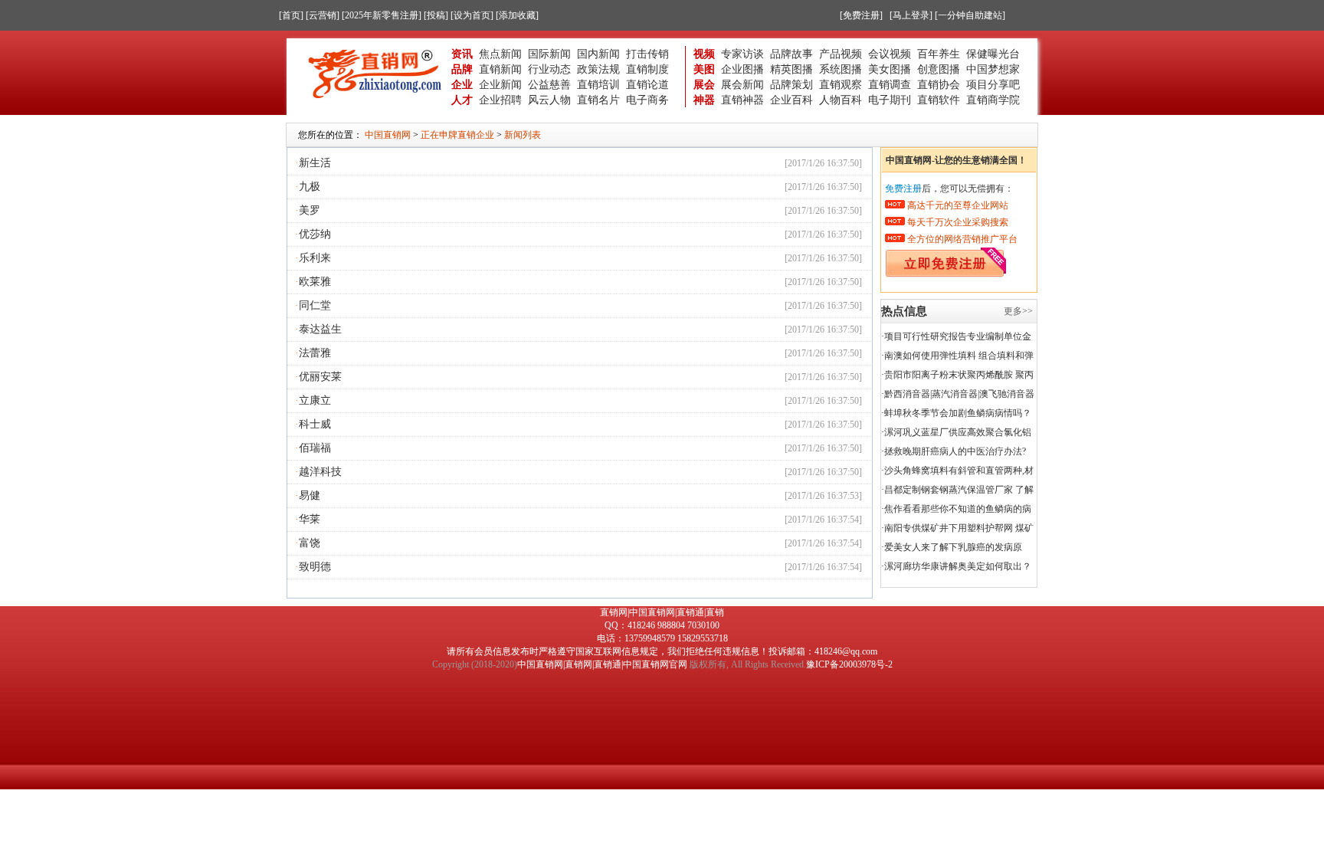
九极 (309, 186)
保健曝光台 (993, 54)
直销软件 (938, 99)
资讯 (462, 54)
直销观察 (840, 84)
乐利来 (315, 258)
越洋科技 (320, 471)
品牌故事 (791, 54)
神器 (704, 99)
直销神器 (742, 99)
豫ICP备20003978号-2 (849, 664)
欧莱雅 (315, 281)
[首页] (291, 15)
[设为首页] (472, 15)
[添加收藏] (517, 15)
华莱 (309, 519)
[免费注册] (861, 15)
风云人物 (549, 99)
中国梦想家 (993, 69)
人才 (462, 99)
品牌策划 (791, 84)
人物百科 (840, 99)
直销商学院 (993, 99)
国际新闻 (549, 54)
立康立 (315, 400)
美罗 (309, 210)
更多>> (1018, 311)
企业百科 (791, 99)
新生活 (315, 163)
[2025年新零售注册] (381, 15)
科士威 (315, 424)
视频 (704, 54)
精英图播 (791, 69)
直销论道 (647, 84)
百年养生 (938, 54)
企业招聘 (500, 99)
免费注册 (903, 188)
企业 (462, 84)
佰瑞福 (315, 448)
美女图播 (889, 69)
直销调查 (889, 84)
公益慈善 (549, 84)
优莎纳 (315, 234)
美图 (704, 69)
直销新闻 (500, 69)
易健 (309, 495)
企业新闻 (500, 84)
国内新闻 (598, 54)
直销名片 (598, 99)
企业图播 (742, 69)
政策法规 (598, 69)
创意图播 (938, 69)
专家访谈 (742, 54)
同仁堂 (315, 305)
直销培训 (598, 84)
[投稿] (436, 15)
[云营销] (322, 15)
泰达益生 (320, 329)
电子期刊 (889, 99)
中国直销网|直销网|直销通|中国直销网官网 (602, 664)
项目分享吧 (993, 84)
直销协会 (938, 84)
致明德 (315, 566)
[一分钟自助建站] (970, 15)
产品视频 (840, 54)
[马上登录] (911, 15)
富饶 (309, 543)
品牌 (462, 69)
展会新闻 (742, 84)
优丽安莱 (320, 376)
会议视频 (889, 54)
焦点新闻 (500, 54)
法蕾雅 (315, 353)
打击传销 (647, 54)
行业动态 (549, 69)
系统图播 (840, 69)
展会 (704, 84)
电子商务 (647, 99)
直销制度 (647, 69)
